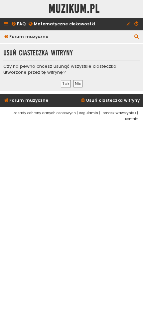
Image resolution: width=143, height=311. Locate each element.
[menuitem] (18, 24)
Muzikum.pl (74, 8)
